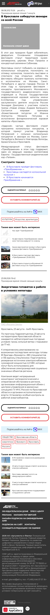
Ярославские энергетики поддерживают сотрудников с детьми (28, 492)
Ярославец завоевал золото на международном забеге (24, 475)
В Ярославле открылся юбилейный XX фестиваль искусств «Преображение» (27, 264)
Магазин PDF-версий (25, 515)
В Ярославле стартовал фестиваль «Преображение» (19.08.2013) (26, 256)
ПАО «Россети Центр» (11, 324)
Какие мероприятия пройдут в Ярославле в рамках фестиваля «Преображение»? (29, 248)
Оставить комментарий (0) (25, 200)
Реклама (7, 515)
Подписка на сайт (12, 524)
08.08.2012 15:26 (8, 10)
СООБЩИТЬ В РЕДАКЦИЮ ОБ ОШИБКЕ (21, 528)
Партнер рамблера (24, 602)
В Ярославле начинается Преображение (18, 178)
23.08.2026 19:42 (8, 278)
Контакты (30, 524)
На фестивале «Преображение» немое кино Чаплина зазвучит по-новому (27, 240)
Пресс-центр (37, 511)
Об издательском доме (15, 511)
